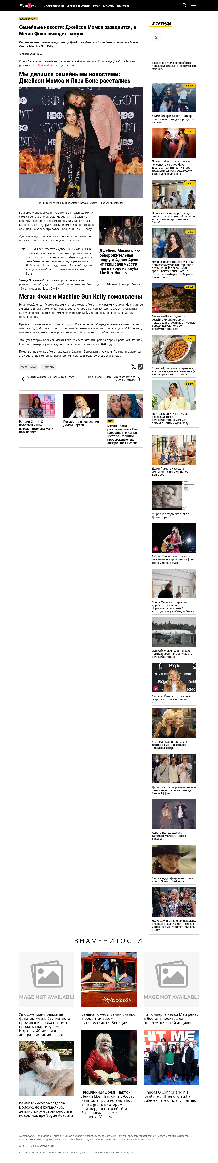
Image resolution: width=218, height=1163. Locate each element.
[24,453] (174, 409)
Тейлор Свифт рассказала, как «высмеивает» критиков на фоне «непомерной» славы (173, 559)
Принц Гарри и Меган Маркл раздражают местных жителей (114, 378)
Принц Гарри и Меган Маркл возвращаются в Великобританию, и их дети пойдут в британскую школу (170, 418)
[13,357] (174, 363)
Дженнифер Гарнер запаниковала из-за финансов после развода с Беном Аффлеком (174, 790)
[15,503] (174, 208)
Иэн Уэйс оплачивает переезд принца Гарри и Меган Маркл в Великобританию (172, 654)
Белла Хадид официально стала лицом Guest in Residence (172, 879)
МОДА (96, 5)
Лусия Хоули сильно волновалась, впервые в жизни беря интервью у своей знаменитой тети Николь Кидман (174, 925)
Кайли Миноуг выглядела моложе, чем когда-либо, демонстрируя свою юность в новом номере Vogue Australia (46, 1109)
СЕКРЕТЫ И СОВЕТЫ (78, 5)
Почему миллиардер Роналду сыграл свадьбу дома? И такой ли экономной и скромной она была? (173, 217)
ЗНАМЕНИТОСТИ (54, 5)
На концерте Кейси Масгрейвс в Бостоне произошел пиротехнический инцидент (171, 1018)
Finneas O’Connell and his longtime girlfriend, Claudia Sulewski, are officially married (170, 1096)
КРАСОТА (108, 5)
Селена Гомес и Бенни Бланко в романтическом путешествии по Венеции (108, 1018)
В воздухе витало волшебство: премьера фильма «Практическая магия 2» (174, 66)
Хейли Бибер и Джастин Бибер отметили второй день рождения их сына (173, 119)
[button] (187, 5)
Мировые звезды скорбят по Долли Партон (170, 515)
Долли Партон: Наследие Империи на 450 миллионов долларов (170, 472)
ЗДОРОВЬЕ (122, 5)
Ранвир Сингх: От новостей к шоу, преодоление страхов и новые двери (36, 426)
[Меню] (193, 5)
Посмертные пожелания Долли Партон (81, 423)
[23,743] (174, 111)
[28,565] (174, 312)
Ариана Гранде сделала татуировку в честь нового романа (169, 836)
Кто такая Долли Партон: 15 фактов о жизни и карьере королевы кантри (169, 745)
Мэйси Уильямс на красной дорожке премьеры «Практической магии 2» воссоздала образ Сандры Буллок (173, 606)
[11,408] (174, 156)
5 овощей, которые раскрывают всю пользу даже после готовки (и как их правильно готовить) (174, 371)
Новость (48, 367)
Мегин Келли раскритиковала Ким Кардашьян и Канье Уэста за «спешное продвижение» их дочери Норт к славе (122, 434)
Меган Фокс (46, 65)
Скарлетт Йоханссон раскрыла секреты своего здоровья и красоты (171, 699)
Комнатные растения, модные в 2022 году (47, 378)
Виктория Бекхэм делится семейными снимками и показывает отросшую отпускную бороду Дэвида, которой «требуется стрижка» (173, 323)
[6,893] (174, 257)
